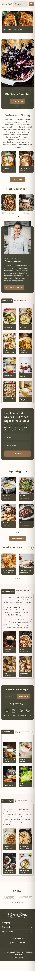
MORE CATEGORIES (17, 538)
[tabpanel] (9, 563)
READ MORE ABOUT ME (14, 287)
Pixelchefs (18, 955)
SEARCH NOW (23, 696)
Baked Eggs (16, 615)
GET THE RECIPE (17, 101)
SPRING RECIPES (17, 180)
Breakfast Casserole (15, 610)
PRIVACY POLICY (17, 957)
